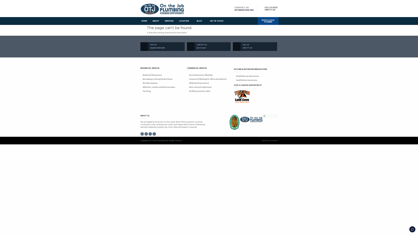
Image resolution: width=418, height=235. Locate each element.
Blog (199, 21)
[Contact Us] (231, 8)
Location (184, 21)
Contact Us (241, 7)
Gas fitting (147, 91)
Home (144, 21)
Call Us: (246, 45)
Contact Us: (202, 45)
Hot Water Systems (150, 83)
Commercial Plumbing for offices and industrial (207, 79)
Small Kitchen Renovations (246, 80)
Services (169, 21)
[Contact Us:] (191, 46)
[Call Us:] (236, 46)
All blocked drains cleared (199, 83)
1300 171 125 (270, 10)
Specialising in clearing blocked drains (157, 79)
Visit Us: (153, 45)
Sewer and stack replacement (200, 87)
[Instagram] (146, 134)
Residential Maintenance (152, 75)
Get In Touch (216, 21)
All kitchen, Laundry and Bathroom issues (159, 87)
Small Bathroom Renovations (247, 76)
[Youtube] (154, 134)
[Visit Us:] (144, 46)
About (156, 21)
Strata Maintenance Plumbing (200, 75)
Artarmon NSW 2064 (244, 10)
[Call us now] (261, 8)
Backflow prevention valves (199, 91)
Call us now (271, 7)
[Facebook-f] (142, 134)
